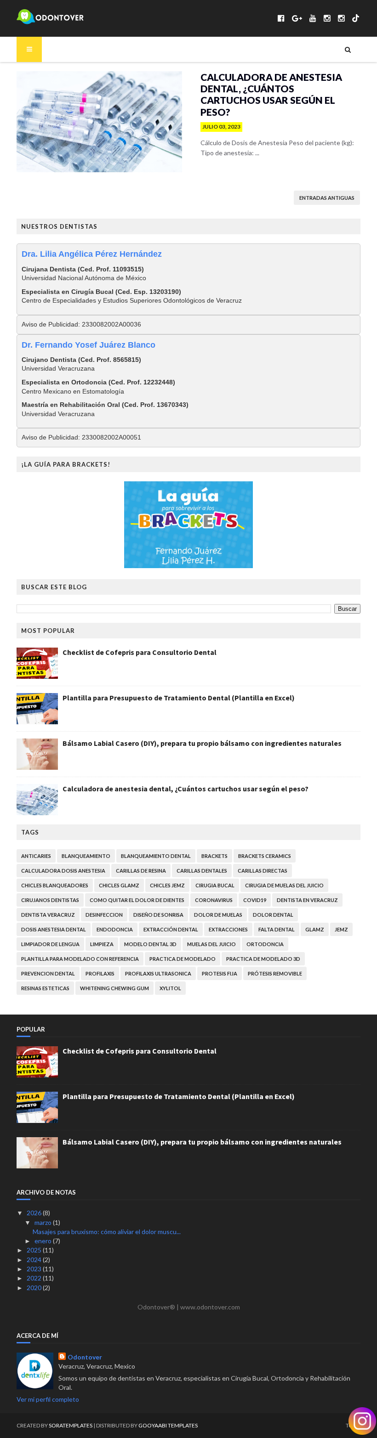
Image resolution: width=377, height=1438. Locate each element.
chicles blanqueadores (54, 885)
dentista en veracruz (307, 900)
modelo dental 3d (150, 944)
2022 (35, 1278)
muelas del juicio (211, 944)
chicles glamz (119, 885)
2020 (35, 1287)
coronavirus (214, 900)
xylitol (170, 988)
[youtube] (313, 18)
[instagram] (327, 18)
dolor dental (273, 915)
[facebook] (281, 18)
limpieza (102, 944)
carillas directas (262, 871)
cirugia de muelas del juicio (284, 885)
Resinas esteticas (45, 988)
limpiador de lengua (50, 944)
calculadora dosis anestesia (63, 871)
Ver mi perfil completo (48, 1399)
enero (43, 1241)
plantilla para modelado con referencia (80, 959)
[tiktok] (355, 18)
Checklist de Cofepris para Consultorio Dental (140, 652)
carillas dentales (202, 871)
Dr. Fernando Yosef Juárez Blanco (88, 345)
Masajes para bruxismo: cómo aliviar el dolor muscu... (107, 1231)
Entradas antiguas (326, 198)
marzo (43, 1222)
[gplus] (297, 18)
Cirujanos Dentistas (50, 900)
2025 (35, 1250)
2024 (35, 1259)
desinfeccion (104, 915)
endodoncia (115, 929)
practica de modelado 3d (263, 959)
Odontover (85, 1357)
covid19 (254, 900)
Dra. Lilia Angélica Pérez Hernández (92, 254)
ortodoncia (265, 944)
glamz (314, 929)
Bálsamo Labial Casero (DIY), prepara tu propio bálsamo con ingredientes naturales (202, 743)
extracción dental (170, 929)
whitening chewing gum (114, 988)
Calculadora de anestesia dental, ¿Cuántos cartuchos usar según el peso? (271, 94)
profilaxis (100, 973)
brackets (214, 856)
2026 (35, 1213)
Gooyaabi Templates (168, 1425)
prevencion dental (48, 973)
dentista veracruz (48, 915)
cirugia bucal (214, 885)
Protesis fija (219, 973)
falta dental (276, 929)
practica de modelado (182, 959)
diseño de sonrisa (158, 915)
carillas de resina (141, 871)
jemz (341, 929)
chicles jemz (167, 885)
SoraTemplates (70, 1425)
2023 (35, 1269)
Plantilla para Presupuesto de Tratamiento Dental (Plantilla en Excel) (179, 697)
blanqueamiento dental (156, 856)
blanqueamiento (86, 856)
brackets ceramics (264, 856)
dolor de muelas (218, 915)
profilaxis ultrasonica (158, 973)
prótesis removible (275, 973)
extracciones (228, 929)
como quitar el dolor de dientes (137, 900)
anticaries (36, 856)
